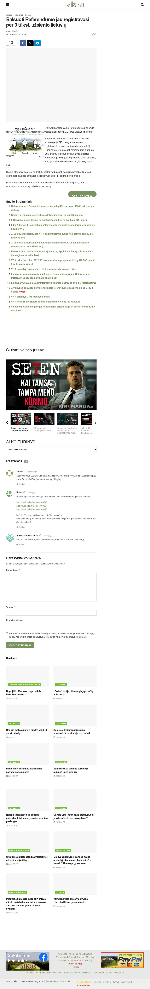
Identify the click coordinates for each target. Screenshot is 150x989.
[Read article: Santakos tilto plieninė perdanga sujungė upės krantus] (74, 754)
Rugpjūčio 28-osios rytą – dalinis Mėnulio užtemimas (23, 692)
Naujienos (19, 15)
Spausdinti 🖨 (82, 195)
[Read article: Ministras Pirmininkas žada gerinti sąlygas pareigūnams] (27, 754)
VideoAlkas (73, 960)
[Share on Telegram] (37, 43)
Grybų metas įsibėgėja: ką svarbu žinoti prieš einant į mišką (27, 858)
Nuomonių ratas (76, 953)
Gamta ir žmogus (17, 892)
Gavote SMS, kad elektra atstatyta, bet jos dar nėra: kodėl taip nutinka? (73, 816)
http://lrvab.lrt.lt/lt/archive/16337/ (31, 509)
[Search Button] (142, 4)
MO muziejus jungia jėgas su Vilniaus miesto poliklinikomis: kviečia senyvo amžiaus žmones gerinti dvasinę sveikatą (26, 903)
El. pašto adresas (15, 620)
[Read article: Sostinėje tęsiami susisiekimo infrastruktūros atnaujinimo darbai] (74, 715)
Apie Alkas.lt (126, 981)
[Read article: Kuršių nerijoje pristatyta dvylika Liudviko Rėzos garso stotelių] (74, 884)
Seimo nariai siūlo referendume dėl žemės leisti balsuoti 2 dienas (47, 215)
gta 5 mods (99, 972)
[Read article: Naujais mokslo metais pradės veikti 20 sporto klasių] (27, 715)
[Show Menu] (7, 4)
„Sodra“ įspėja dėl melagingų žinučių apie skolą (73, 692)
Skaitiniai (62, 960)
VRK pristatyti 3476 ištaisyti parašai (30, 296)
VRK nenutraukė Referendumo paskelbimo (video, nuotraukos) (46, 301)
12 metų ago (32, 471)
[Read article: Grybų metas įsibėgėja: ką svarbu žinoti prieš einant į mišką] (27, 842)
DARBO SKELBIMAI (115, 972)
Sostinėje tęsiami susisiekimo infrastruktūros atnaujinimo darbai (71, 731)
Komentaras (13, 569)
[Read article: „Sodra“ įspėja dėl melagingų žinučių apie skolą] (74, 676)
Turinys (116, 981)
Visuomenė (61, 957)
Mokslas (90, 957)
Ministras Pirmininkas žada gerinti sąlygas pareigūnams (24, 770)
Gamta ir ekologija (18, 850)
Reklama (107, 981)
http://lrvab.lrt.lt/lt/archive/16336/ (31, 505)
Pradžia (9, 15)
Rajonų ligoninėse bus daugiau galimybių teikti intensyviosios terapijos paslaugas (27, 818)
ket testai (30, 972)
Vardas (10, 606)
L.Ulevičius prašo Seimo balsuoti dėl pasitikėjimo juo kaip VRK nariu (49, 220)
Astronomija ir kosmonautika (24, 685)
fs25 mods (40, 972)
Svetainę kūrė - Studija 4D (58, 981)
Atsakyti (22, 484)
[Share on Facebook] (23, 43)
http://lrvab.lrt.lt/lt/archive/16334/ (31, 502)
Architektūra (63, 850)
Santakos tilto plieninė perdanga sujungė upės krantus (70, 770)
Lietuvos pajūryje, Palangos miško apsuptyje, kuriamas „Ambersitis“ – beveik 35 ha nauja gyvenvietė (72, 860)
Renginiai (97, 981)
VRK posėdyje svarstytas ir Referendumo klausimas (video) (44, 269)
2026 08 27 (13, 698)
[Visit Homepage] (74, 4)
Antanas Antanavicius (27, 535)
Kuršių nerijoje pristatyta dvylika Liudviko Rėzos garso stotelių (70, 900)
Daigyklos (87, 972)
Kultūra (88, 953)
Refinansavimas (54, 972)
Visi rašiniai (85, 960)
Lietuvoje (29, 15)
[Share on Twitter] (30, 43)
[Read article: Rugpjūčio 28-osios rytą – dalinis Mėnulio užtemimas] (27, 676)
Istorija (60, 892)
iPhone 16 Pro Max (72, 972)
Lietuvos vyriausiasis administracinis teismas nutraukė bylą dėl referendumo (53, 282)
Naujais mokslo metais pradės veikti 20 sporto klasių (26, 731)
